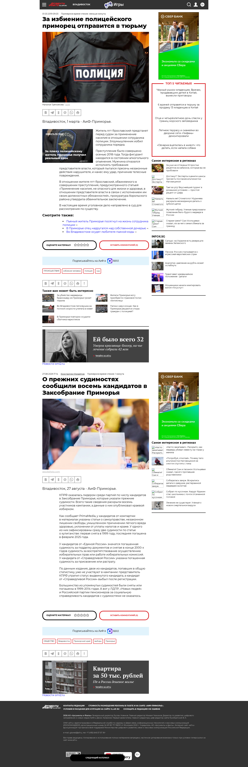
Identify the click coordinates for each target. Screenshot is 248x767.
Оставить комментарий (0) (124, 245)
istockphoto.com (51, 471)
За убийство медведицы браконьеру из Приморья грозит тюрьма (74, 298)
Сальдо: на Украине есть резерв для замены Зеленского (184, 242)
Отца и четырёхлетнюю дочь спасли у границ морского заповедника (178, 120)
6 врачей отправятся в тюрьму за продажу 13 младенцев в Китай (178, 106)
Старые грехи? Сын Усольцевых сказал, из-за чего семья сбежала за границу (185, 223)
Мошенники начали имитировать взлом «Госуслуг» (183, 286)
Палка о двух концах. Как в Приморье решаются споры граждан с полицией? (125, 309)
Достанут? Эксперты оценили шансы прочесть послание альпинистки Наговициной (185, 179)
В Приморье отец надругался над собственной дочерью (106, 228)
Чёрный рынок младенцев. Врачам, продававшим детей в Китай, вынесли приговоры (179, 92)
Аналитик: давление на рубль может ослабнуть (184, 264)
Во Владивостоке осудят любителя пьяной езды (100, 231)
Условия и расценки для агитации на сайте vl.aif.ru (91, 709)
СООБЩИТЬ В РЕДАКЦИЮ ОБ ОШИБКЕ (141, 709)
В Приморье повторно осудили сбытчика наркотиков (73, 318)
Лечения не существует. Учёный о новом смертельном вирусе (183, 504)
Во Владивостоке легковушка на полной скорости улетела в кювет (75, 307)
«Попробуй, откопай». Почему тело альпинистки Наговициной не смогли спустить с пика (184, 461)
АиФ (67, 104)
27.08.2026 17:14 (50, 374)
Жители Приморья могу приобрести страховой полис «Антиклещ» (126, 298)
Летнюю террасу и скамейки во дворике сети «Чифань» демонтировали (179, 133)
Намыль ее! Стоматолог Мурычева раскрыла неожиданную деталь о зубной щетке (184, 201)
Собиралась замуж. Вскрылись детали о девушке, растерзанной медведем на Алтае (183, 483)
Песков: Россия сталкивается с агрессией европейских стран (181, 253)
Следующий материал (97, 758)
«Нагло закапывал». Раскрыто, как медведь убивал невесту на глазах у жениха (185, 450)
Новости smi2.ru (53, 363)
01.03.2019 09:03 (50, 13)
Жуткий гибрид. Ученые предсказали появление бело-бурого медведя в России (185, 212)
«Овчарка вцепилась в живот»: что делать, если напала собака (178, 146)
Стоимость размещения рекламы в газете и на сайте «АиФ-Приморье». (126, 706)
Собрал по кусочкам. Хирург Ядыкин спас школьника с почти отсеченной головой (185, 494)
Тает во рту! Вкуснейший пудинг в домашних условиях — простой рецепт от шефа (184, 190)
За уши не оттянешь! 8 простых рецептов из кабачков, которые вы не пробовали (185, 168)
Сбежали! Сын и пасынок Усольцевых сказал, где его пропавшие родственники (186, 472)
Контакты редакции (74, 706)
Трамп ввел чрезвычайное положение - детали (179, 275)
